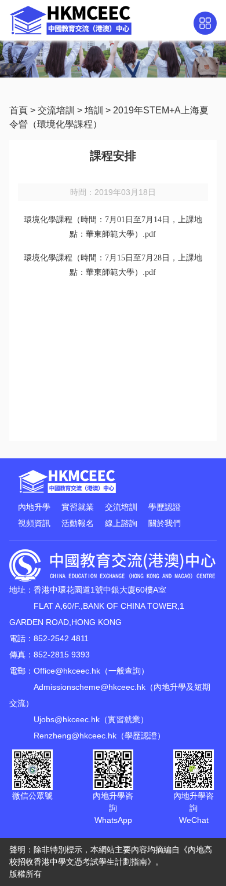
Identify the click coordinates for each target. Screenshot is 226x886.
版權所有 (25, 873)
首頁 (18, 110)
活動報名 (77, 523)
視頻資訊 (34, 523)
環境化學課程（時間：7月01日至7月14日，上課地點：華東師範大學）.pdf (113, 226)
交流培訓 (56, 110)
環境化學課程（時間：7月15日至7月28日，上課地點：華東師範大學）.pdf (113, 265)
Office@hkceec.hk (67, 670)
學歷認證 (164, 507)
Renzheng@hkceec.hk (75, 735)
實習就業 (77, 507)
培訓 (94, 110)
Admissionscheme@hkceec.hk (89, 687)
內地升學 (34, 507)
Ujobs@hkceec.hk (67, 719)
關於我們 (164, 523)
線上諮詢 (121, 523)
